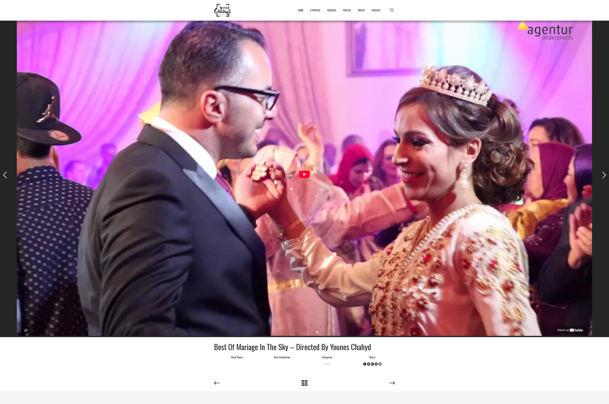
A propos (315, 10)
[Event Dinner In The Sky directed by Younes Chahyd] (5, 175)
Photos (347, 10)
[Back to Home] (304, 383)
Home (300, 10)
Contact (376, 10)
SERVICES (331, 10)
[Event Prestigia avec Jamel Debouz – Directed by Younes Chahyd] (604, 175)
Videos (361, 10)
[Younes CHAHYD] (222, 10)
